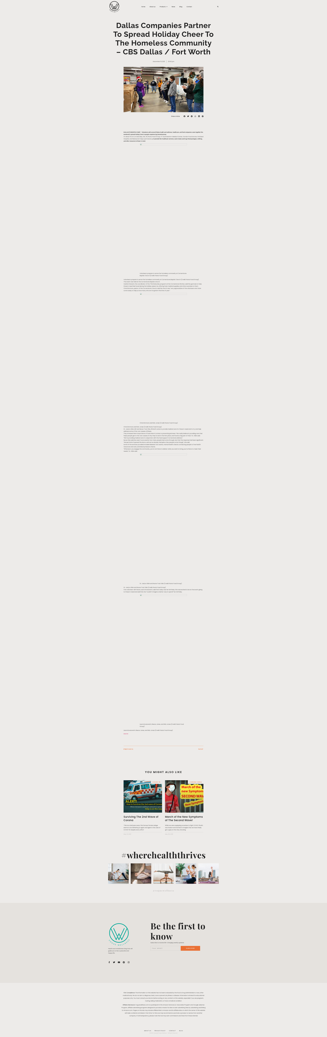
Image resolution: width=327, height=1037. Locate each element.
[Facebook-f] (109, 962)
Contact (189, 7)
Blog (180, 7)
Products (163, 7)
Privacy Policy (160, 1031)
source (126, 734)
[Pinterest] (124, 962)
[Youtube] (119, 962)
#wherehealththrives (163, 854)
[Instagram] (129, 962)
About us (152, 7)
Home (143, 7)
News (173, 7)
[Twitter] (114, 962)
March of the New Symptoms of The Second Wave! (184, 818)
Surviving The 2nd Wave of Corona (141, 818)
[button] (218, 7)
